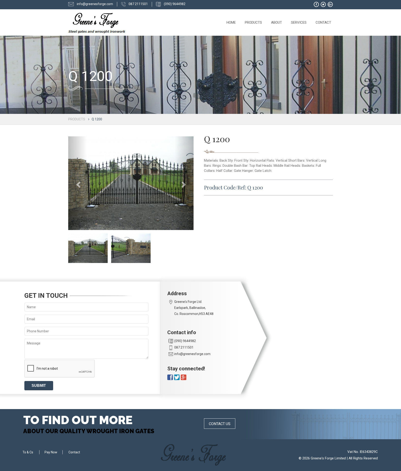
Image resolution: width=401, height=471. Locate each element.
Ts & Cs (28, 452)
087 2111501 (138, 4)
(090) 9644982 (174, 4)
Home (231, 22)
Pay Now (51, 452)
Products (253, 22)
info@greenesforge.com (94, 4)
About (276, 22)
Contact (323, 22)
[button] (77, 183)
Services (299, 22)
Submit (39, 386)
